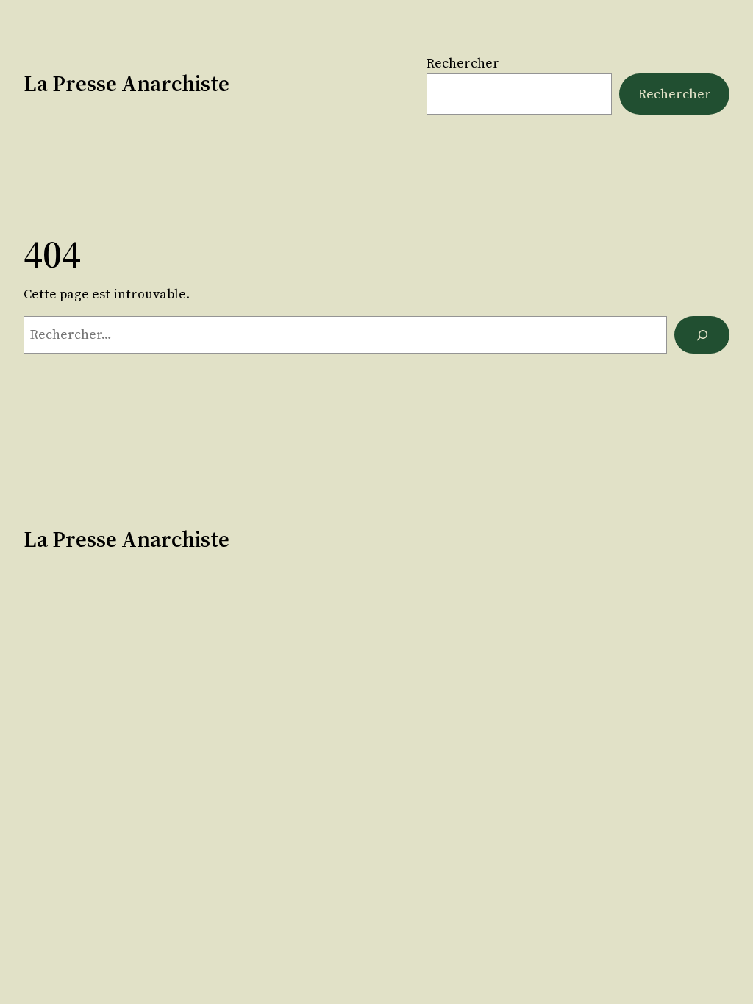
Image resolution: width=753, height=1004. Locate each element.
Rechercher (463, 63)
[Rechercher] (701, 335)
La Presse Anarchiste (126, 83)
